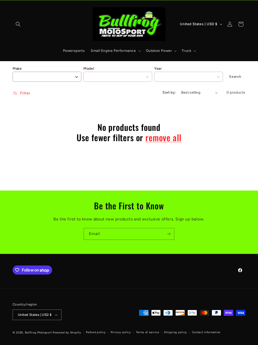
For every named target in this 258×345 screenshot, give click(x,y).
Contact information (206, 332)
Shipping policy (175, 332)
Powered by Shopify (67, 332)
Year (158, 68)
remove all (163, 137)
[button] (18, 24)
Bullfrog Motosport (38, 332)
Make (17, 68)
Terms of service (147, 332)
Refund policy (96, 332)
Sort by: (169, 92)
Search (235, 76)
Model (88, 68)
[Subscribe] (168, 234)
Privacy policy (121, 332)
